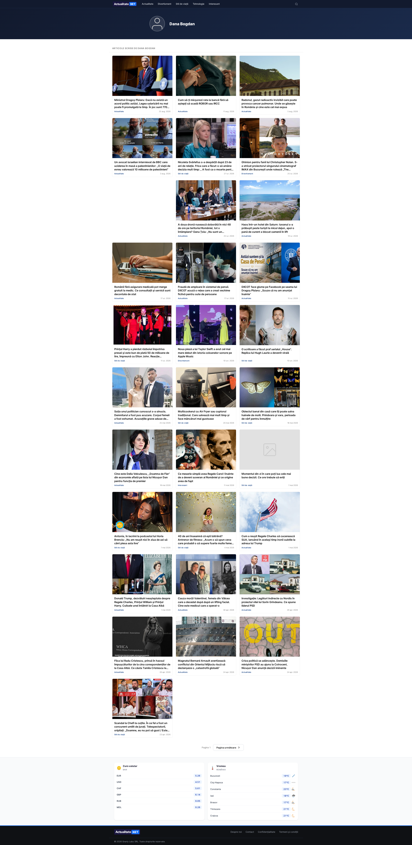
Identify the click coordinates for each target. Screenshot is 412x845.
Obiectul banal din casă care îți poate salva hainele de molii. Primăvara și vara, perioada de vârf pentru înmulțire (268, 415)
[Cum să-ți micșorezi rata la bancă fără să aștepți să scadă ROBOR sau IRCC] (206, 76)
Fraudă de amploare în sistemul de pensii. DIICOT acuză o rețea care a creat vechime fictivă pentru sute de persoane (204, 290)
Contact (250, 832)
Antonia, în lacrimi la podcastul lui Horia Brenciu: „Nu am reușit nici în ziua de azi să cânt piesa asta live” (140, 540)
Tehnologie (198, 3)
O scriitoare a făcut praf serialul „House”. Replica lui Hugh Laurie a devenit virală (267, 351)
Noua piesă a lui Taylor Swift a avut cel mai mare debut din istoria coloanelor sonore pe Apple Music (205, 352)
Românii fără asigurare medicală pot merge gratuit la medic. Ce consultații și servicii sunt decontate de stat (142, 290)
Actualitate (124, 4)
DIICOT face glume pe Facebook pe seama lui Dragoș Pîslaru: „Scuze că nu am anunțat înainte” (269, 290)
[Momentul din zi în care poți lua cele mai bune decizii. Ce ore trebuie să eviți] (270, 450)
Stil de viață (182, 3)
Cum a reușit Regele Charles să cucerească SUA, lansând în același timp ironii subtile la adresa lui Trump (268, 540)
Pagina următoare (226, 747)
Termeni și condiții (288, 832)
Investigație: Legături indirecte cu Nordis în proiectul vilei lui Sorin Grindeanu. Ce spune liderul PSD (269, 602)
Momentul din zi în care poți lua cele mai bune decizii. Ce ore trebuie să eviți (266, 475)
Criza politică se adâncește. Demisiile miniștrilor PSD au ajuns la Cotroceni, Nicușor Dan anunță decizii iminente (265, 664)
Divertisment (164, 3)
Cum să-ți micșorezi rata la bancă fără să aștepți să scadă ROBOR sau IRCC (203, 101)
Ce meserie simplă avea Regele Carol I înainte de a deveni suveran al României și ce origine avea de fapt (205, 477)
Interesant (214, 3)
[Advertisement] (142, 202)
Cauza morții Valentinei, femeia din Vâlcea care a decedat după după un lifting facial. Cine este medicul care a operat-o (204, 602)
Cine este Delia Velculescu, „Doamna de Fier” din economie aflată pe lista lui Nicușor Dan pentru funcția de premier (142, 477)
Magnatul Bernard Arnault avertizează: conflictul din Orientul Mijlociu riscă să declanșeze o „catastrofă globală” (202, 664)
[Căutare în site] (296, 4)
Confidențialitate (266, 832)
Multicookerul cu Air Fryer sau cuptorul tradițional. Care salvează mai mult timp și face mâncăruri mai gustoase (203, 415)
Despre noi (236, 832)
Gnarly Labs (128, 841)
